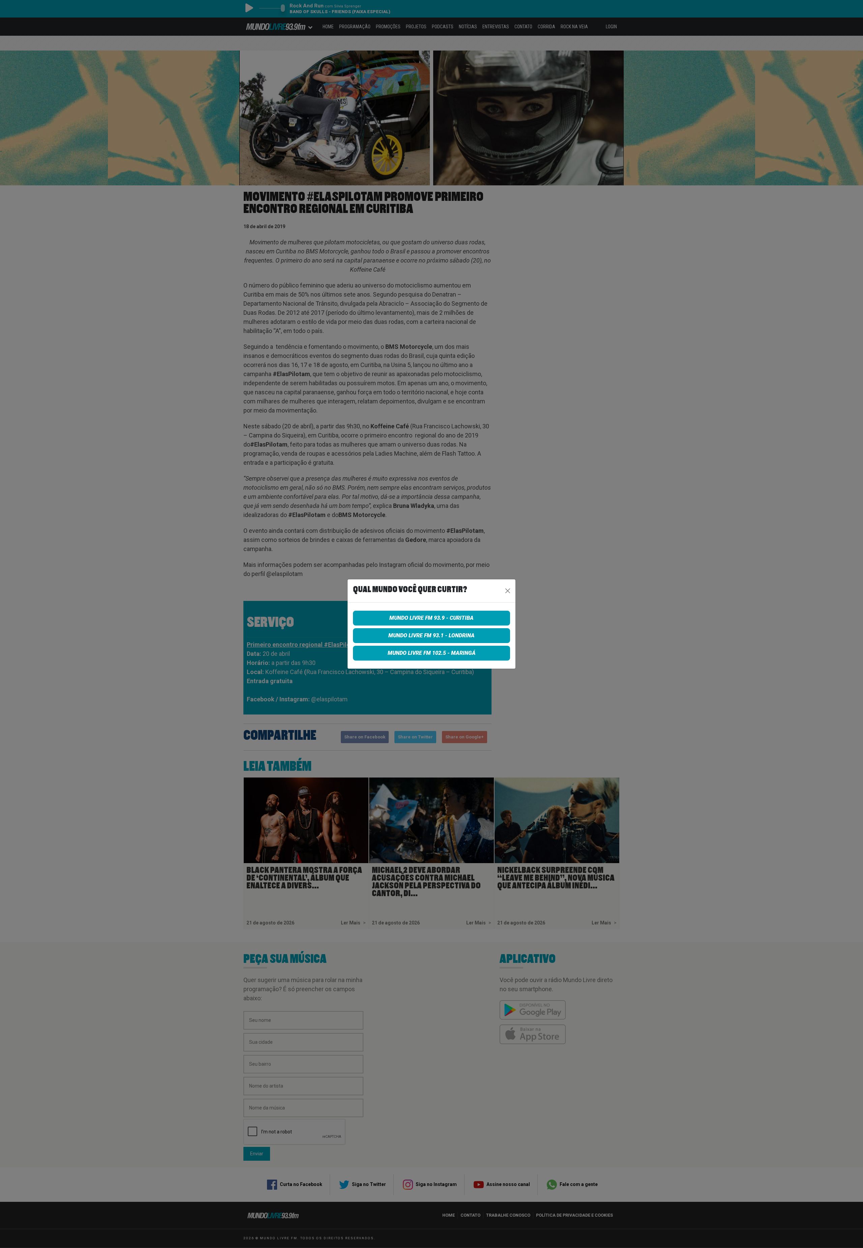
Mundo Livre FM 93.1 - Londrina (431, 635)
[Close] (508, 591)
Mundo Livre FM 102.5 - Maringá (432, 653)
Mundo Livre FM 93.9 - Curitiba (431, 618)
